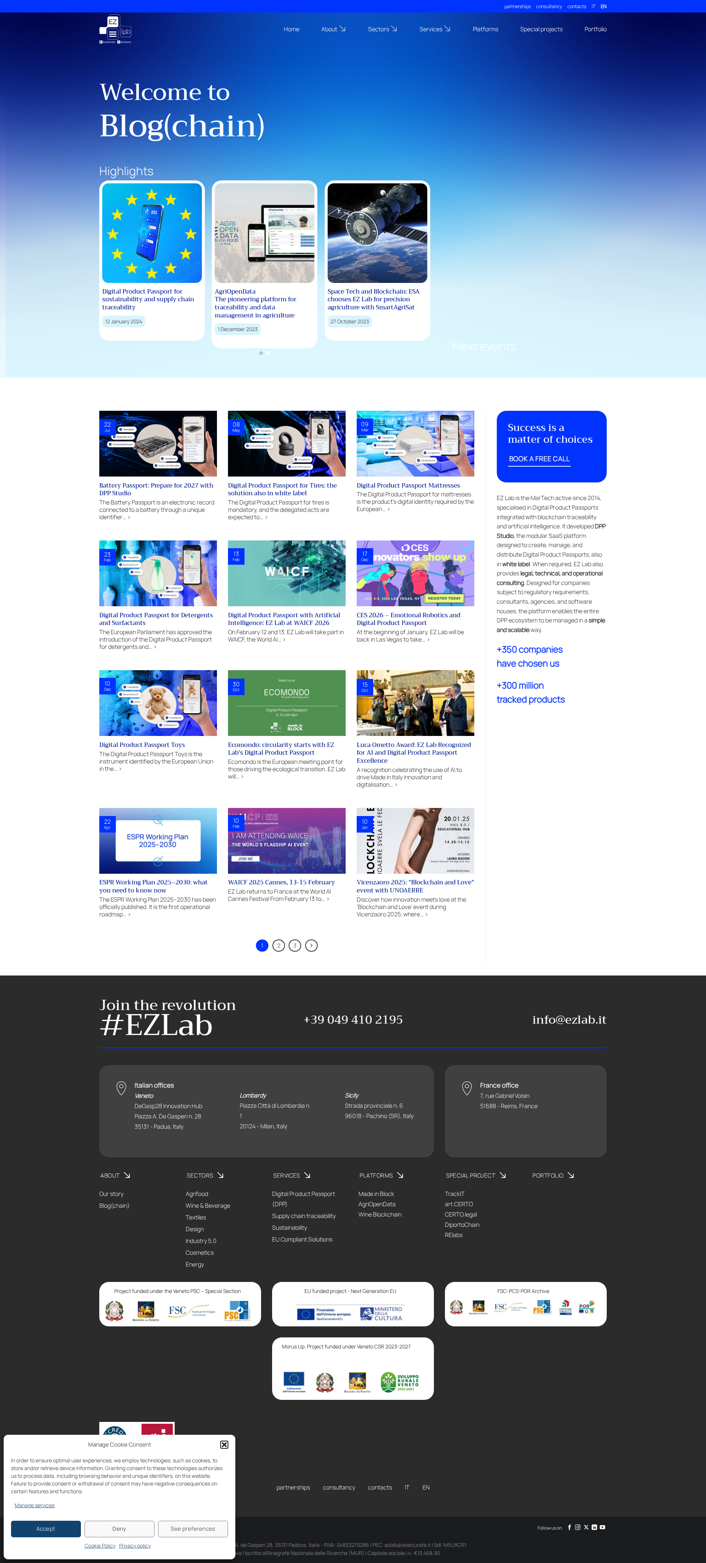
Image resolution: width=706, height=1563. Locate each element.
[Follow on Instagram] (578, 1528)
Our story (111, 1194)
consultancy (549, 6)
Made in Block (376, 1194)
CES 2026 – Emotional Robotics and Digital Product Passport (408, 619)
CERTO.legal (461, 1214)
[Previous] (91, 251)
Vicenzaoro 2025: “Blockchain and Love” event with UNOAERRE (415, 886)
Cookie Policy (100, 1545)
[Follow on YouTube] (602, 1528)
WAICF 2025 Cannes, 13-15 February (281, 882)
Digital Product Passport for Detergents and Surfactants (156, 619)
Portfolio (596, 29)
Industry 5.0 (201, 1241)
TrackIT (455, 1194)
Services (431, 29)
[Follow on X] (586, 1528)
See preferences (193, 1529)
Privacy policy (135, 1545)
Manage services (34, 1505)
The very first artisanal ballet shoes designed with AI (178, 295)
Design (195, 1229)
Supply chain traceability (304, 1216)
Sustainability (289, 1228)
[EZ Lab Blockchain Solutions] (136, 29)
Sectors (378, 29)
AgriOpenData (377, 1204)
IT (594, 6)
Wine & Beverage (208, 1205)
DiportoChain (462, 1225)
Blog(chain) (114, 1205)
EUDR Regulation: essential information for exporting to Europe (403, 300)
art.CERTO (459, 1204)
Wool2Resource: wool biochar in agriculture (295, 295)
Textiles (196, 1217)
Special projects (541, 29)
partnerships (517, 6)
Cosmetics (200, 1252)
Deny (119, 1529)
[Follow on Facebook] (570, 1528)
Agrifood (197, 1194)
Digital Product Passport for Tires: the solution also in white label (282, 489)
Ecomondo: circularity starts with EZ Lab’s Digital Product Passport (281, 749)
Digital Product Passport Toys (142, 745)
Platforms (485, 29)
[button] (224, 1444)
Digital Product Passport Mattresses (408, 486)
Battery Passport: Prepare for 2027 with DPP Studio (156, 489)
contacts (576, 6)
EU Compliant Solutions (302, 1239)
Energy (195, 1264)
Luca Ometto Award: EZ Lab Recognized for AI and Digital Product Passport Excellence (414, 753)
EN (604, 6)
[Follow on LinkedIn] (594, 1528)
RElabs (454, 1235)
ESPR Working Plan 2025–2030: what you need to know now (153, 886)
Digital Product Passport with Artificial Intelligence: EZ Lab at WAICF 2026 (284, 619)
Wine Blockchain (380, 1214)
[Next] (438, 251)
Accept (46, 1529)
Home (291, 29)
